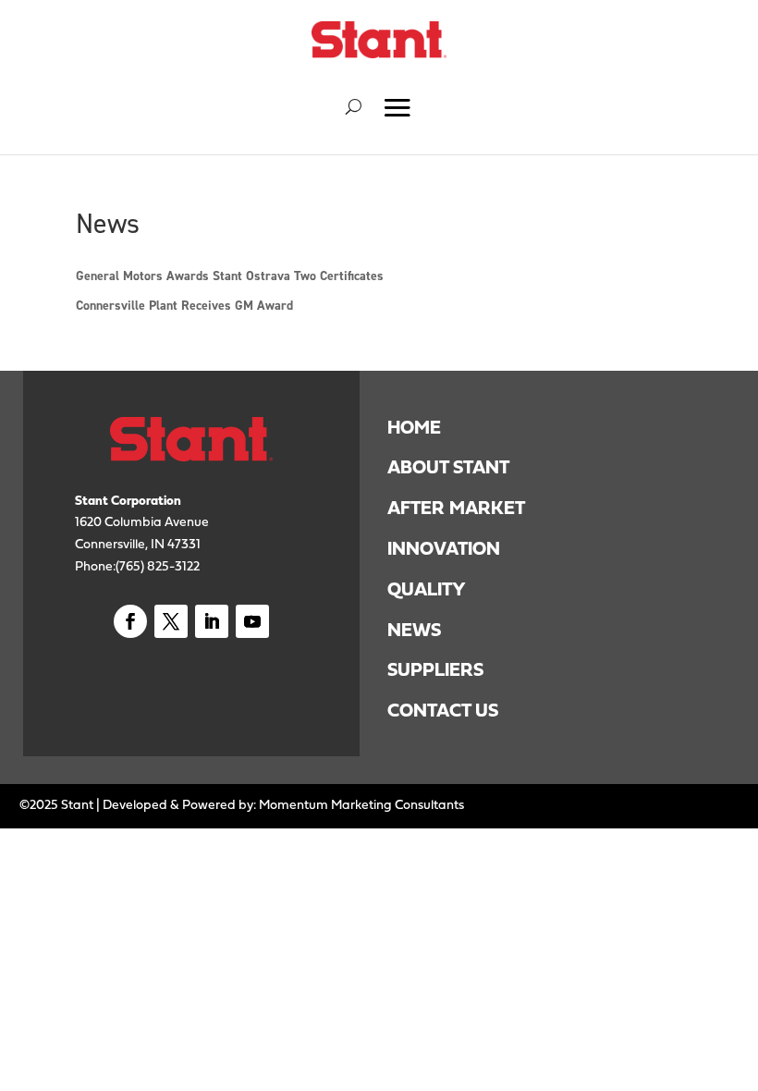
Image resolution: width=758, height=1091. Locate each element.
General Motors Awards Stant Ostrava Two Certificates (230, 275)
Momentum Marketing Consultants (361, 804)
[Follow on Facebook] (130, 621)
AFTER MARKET (456, 507)
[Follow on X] (171, 621)
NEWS (414, 630)
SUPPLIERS (437, 669)
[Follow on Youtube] (252, 621)
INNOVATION (443, 548)
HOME (414, 427)
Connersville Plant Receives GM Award (184, 305)
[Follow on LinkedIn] (211, 621)
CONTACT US (442, 710)
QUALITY (426, 589)
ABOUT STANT (448, 467)
